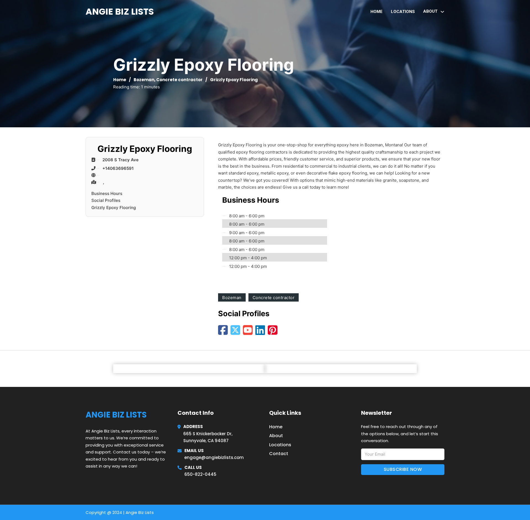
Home (376, 11)
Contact (278, 453)
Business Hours (106, 193)
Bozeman (144, 80)
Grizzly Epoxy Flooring (113, 207)
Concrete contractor (179, 80)
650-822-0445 (200, 474)
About (276, 435)
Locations (403, 11)
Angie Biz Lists (120, 11)
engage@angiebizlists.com (214, 457)
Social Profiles (105, 200)
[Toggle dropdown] (442, 12)
